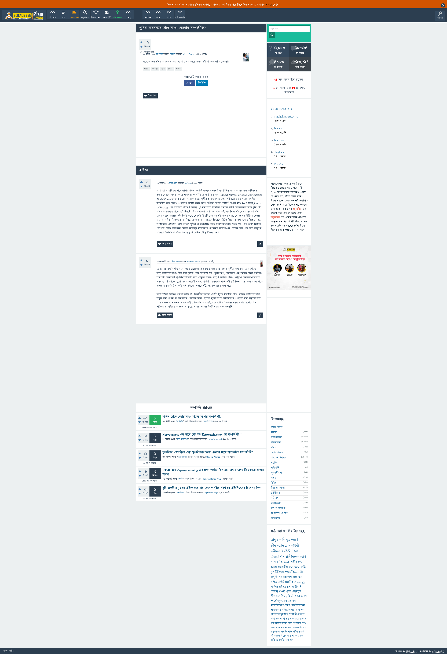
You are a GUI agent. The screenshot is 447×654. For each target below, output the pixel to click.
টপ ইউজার (180, 17)
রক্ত (300, 562)
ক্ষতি (303, 567)
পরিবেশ (275, 498)
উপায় (292, 614)
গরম (288, 591)
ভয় (287, 619)
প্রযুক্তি (181, 478)
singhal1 (279, 152)
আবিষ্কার (275, 614)
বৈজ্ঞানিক (288, 582)
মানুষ (274, 540)
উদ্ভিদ (298, 623)
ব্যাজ (169, 17)
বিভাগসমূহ (96, 17)
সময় (296, 636)
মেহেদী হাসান (207, 421)
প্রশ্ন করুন (117, 17)
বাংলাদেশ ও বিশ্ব (279, 513)
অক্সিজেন (275, 640)
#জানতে (296, 591)
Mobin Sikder (438, 650)
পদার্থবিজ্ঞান (276, 437)
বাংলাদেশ (280, 632)
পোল (158, 17)
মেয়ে (304, 627)
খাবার (291, 610)
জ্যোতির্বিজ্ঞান (182, 456)
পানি (282, 540)
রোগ (303, 556)
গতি (282, 640)
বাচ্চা (298, 627)
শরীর (294, 562)
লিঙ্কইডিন (202, 82)
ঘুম (288, 540)
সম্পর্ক (178, 69)
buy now (279, 140)
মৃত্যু (273, 632)
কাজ (273, 601)
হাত (302, 614)
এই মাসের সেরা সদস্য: (281, 109)
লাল (303, 605)
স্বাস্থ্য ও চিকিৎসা (182, 439)
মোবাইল (283, 567)
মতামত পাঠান (8, 651)
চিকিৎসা (279, 572)
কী (301, 572)
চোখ (287, 545)
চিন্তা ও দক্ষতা (278, 488)
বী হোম (52, 17)
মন (282, 627)
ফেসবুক (189, 82)
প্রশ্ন (63, 17)
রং (289, 601)
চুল (272, 572)
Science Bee (411, 650)
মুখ (291, 640)
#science (294, 567)
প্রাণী (280, 582)
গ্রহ (272, 623)
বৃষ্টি (288, 596)
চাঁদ (292, 596)
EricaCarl (279, 164)
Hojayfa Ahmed (215, 439)
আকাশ (290, 636)
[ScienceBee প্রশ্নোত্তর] (24, 15)
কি (286, 627)
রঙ (272, 627)
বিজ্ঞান (274, 591)
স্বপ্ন (277, 619)
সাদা (297, 610)
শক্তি (285, 605)
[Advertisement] (201, 129)
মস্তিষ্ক (285, 610)
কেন (297, 596)
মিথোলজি (159, 54)
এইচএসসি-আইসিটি (290, 587)
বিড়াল (283, 636)
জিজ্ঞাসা (173, 54)
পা (294, 623)
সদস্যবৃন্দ (107, 17)
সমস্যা (277, 627)
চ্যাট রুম (148, 17)
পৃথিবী (295, 545)
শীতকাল (275, 596)
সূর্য (280, 577)
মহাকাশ (287, 577)
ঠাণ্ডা (297, 614)
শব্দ (302, 610)
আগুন (274, 610)
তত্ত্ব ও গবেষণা (278, 508)
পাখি (304, 623)
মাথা (300, 577)
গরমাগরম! (74, 17)
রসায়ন (274, 432)
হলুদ (277, 636)
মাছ (286, 614)
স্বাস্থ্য (295, 577)
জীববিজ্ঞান (276, 442)
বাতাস (302, 619)
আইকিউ (275, 468)
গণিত (273, 447)
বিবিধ (273, 483)
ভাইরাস (296, 632)
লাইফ (273, 478)
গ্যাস (290, 623)
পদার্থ (294, 540)
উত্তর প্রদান (173, 183)
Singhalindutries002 (286, 117)
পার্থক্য (274, 587)
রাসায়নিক (277, 562)
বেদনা (170, 69)
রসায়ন (278, 623)
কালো (284, 623)
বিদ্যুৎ (279, 601)
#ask (287, 562)
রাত (285, 601)
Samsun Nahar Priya (212, 478)
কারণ (304, 596)
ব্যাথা (162, 69)
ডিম (283, 596)
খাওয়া (282, 591)
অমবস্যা (154, 69)
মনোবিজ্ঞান (180, 492)
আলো (274, 567)
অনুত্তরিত (85, 17)
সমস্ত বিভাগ (277, 427)
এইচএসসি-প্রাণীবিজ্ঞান (285, 556)
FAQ (128, 17)
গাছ (279, 610)
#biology (299, 582)
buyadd (278, 128)
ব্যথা (303, 632)
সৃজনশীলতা (276, 473)
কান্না (287, 640)
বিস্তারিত (292, 627)
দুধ (282, 614)
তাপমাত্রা (294, 619)
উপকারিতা (294, 605)
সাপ (293, 601)
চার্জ (301, 636)
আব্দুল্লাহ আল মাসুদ (211, 492)
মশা (273, 619)
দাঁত (273, 636)
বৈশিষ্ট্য (288, 632)
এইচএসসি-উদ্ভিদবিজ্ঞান (286, 551)
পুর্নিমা (146, 69)
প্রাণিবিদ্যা (275, 493)
